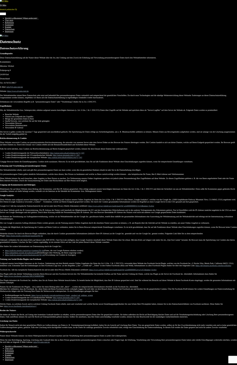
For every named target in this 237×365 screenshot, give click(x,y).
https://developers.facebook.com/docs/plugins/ (213, 266)
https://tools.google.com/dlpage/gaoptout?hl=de (24, 236)
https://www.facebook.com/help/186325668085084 (24, 276)
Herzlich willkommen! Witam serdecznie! (22, 18)
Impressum (9, 31)
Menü (3, 14)
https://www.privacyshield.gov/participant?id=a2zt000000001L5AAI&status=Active (121, 206)
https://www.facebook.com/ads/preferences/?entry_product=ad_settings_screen (62, 295)
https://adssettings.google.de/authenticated (21, 253)
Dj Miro (3, 5)
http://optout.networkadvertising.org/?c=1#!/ (67, 153)
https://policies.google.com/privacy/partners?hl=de (24, 250)
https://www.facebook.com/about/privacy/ (20, 306)
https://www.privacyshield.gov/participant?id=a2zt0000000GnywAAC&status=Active (123, 270)
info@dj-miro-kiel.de (14, 87)
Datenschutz (10, 29)
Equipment (9, 25)
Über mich (9, 20)
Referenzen (9, 23)
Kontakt (8, 27)
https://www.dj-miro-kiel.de (18, 91)
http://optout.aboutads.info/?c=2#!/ (66, 155)
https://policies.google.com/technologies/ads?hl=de (24, 255)
